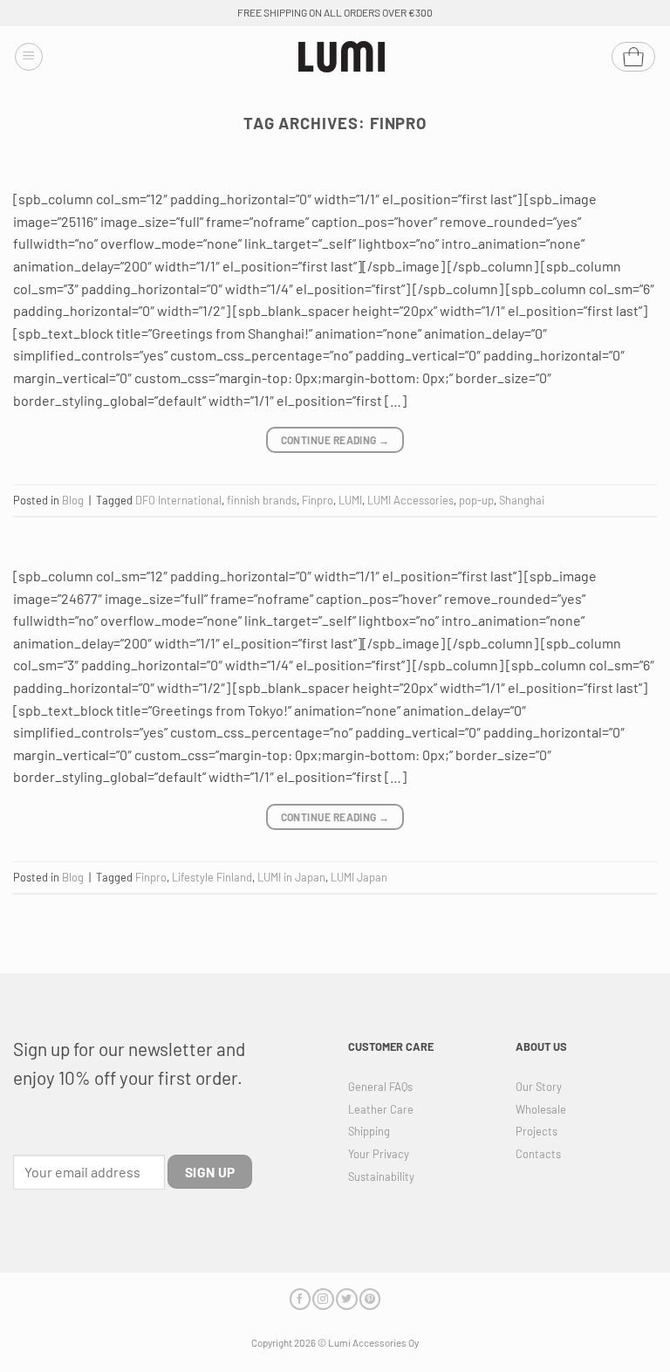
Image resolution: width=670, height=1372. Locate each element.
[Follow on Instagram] (322, 1299)
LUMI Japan (359, 877)
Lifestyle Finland (212, 877)
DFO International (178, 500)
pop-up (476, 500)
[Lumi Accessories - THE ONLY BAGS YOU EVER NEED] (342, 57)
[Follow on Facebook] (300, 1299)
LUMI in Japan (291, 877)
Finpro (317, 500)
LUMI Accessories (410, 500)
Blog (73, 500)
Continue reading (335, 440)
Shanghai (521, 500)
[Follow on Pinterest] (369, 1299)
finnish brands (262, 500)
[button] (29, 57)
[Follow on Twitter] (346, 1299)
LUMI (350, 500)
